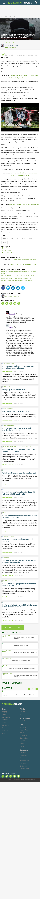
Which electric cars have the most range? (19, 473)
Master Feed (24, 730)
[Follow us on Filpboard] (18, 303)
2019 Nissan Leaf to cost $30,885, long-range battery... (20, 259)
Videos (22, 714)
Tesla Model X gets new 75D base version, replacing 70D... (20, 262)
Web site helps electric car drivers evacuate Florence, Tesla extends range (24, 174)
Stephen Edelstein (7, 464)
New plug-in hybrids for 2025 (14, 390)
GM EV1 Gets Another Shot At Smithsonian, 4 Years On (16, 278)
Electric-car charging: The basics (15, 411)
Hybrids (3, 722)
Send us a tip (7, 248)
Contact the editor (8, 253)
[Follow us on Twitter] (6, 303)
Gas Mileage (5, 719)
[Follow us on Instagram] (10, 303)
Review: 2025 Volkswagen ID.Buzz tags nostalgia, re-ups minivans (18, 367)
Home (3, 17)
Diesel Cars (4, 730)
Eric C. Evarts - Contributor (12, 296)
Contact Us (23, 755)
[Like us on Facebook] (2, 303)
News (7, 17)
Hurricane (24, 238)
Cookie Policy (24, 766)
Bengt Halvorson (7, 371)
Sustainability (5, 717)
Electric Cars (13, 17)
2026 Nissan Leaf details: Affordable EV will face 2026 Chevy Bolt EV (18, 493)
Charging (4, 711)
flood (12, 238)
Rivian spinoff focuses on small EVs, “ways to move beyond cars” (19, 516)
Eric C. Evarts (9, 42)
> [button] (36, 689)
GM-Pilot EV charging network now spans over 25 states (19, 585)
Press (22, 757)
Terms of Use (24, 760)
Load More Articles (12, 627)
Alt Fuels (4, 727)
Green (17, 238)
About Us (23, 752)
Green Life (23, 746)
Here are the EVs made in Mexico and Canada (17, 540)
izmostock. (33, 779)
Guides (22, 743)
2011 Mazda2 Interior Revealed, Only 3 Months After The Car (18, 276)
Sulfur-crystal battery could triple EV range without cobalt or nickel (19, 606)
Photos (22, 711)
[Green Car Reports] (20, 2)
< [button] (29, 689)
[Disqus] (20, 334)
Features (4, 733)
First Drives (23, 735)
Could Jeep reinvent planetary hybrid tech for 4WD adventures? (19, 450)
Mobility (4, 714)
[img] (3, 288)
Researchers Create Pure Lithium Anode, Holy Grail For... (20, 264)
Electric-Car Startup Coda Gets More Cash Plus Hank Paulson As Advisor (18, 272)
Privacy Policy (24, 768)
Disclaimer (23, 763)
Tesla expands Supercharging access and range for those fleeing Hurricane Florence (23, 76)
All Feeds (23, 727)
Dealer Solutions (25, 720)
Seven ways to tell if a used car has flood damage (24, 204)
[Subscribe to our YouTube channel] (14, 303)
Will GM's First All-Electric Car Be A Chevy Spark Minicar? (16, 280)
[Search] (36, 2)
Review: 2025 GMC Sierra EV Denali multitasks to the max (16, 429)
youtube (4, 242)
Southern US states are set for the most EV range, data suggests (20, 561)
